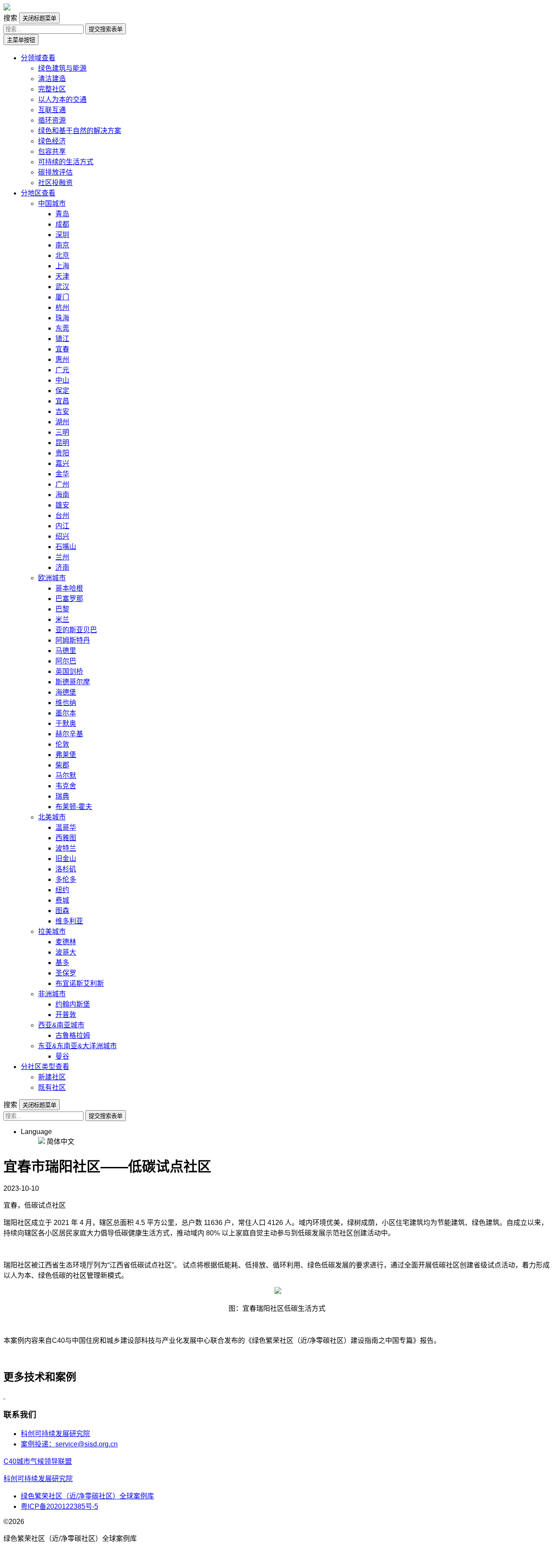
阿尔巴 (65, 661)
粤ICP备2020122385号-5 (59, 1506)
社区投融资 (55, 182)
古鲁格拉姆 (72, 1035)
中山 (62, 380)
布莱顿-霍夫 (73, 806)
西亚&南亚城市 (61, 1025)
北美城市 (52, 817)
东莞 (62, 328)
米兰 (62, 619)
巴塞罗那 (69, 598)
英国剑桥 (69, 671)
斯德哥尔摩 (72, 682)
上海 (62, 266)
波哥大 (65, 952)
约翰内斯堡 (72, 1004)
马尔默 (65, 775)
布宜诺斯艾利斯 (79, 983)
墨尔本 (65, 713)
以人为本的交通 (62, 99)
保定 (62, 390)
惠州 (62, 359)
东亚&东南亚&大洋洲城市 (77, 1046)
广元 (62, 370)
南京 (62, 245)
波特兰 (65, 848)
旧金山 (65, 858)
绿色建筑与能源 (62, 68)
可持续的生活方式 (65, 162)
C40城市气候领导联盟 (37, 1461)
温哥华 (65, 827)
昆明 (62, 442)
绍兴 (62, 536)
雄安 (62, 505)
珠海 (62, 318)
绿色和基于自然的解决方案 (79, 130)
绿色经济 (52, 141)
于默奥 (65, 723)
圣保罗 (65, 973)
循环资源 (52, 120)
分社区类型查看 (45, 1066)
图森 (62, 910)
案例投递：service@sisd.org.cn (69, 1444)
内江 (62, 526)
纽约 (62, 890)
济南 (62, 567)
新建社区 (52, 1077)
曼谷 (62, 1056)
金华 (62, 474)
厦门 (62, 297)
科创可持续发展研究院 (55, 1433)
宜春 (62, 349)
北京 (62, 255)
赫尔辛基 (69, 734)
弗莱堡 (65, 754)
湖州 (62, 422)
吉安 (62, 411)
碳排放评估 (55, 172)
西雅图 (65, 838)
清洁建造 (52, 78)
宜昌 (62, 401)
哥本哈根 (69, 588)
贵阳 (62, 453)
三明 (62, 432)
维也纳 (65, 702)
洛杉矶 (65, 869)
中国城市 (52, 203)
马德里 (65, 650)
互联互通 (52, 110)
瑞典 (62, 796)
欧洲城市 (52, 578)
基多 (62, 962)
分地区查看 (38, 193)
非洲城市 (52, 994)
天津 (62, 276)
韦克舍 (65, 786)
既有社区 (52, 1087)
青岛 (62, 214)
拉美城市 (52, 931)
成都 (62, 224)
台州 (62, 515)
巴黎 (62, 609)
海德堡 (65, 692)
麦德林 (65, 942)
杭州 (62, 307)
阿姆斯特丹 (72, 640)
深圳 (62, 234)
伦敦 (62, 744)
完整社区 (52, 89)
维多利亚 (69, 921)
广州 (62, 484)
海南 (62, 494)
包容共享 (52, 151)
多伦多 (65, 879)
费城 (62, 900)
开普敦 (65, 1014)
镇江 (62, 338)
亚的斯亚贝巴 (76, 630)
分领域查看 (38, 58)
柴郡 (62, 765)
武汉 (62, 286)
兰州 (62, 557)
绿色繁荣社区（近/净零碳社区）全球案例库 (87, 1496)
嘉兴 (62, 463)
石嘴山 (65, 546)
